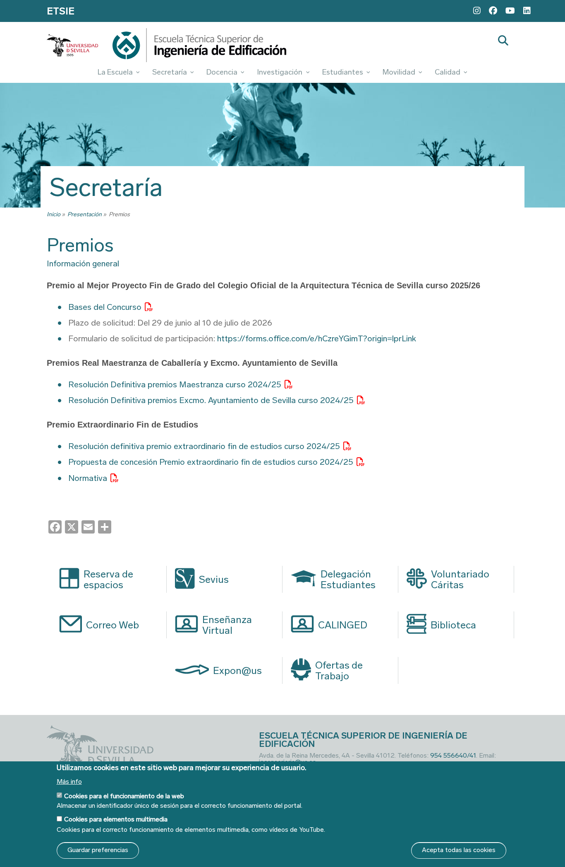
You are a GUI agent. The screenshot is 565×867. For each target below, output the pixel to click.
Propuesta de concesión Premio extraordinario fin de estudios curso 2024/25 (210, 462)
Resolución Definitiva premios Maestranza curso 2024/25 (174, 384)
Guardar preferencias (97, 850)
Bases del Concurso (104, 307)
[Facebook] (493, 11)
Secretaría (169, 72)
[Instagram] (477, 11)
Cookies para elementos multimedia (116, 820)
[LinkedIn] (527, 11)
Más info (69, 781)
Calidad (447, 72)
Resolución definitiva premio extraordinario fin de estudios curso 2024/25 (204, 446)
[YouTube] (510, 11)
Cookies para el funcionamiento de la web (124, 795)
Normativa (87, 478)
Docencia (221, 72)
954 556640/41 (453, 755)
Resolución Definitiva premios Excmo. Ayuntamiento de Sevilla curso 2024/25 (211, 400)
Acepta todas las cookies (459, 850)
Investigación (279, 72)
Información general (83, 263)
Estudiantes (342, 72)
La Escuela (115, 72)
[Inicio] (199, 47)
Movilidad (399, 72)
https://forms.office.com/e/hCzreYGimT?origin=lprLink (316, 338)
